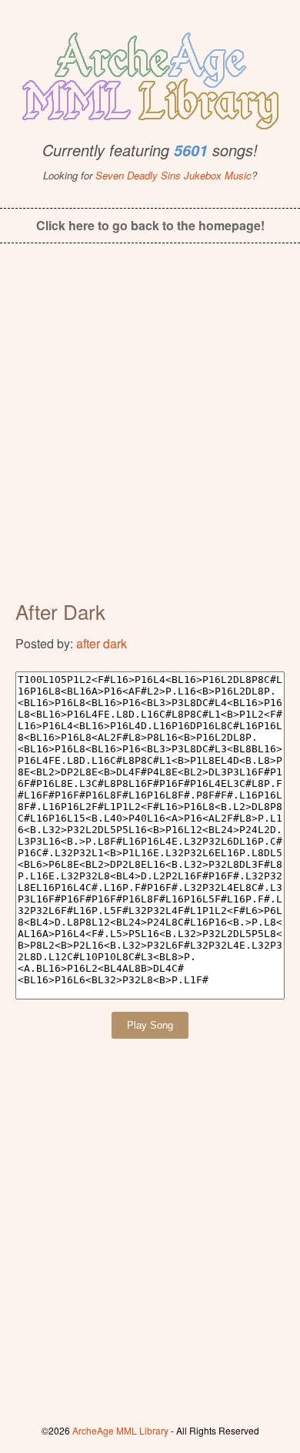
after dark (101, 643)
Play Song (150, 1025)
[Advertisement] (150, 432)
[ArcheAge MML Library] (150, 76)
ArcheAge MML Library (120, 1430)
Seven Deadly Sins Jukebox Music (173, 175)
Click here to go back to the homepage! (150, 225)
